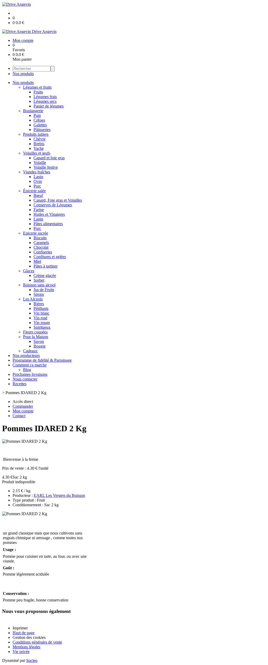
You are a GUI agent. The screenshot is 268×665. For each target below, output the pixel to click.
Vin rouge (42, 322)
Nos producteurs (26, 355)
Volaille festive (46, 167)
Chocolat (41, 247)
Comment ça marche (30, 365)
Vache (39, 148)
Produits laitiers (35, 134)
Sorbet (39, 280)
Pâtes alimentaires (48, 223)
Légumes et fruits (37, 87)
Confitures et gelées (50, 256)
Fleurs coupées (35, 332)
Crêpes (39, 120)
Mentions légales (26, 647)
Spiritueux (42, 327)
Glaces (28, 271)
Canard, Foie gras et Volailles (58, 200)
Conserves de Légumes (53, 205)
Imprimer (20, 628)
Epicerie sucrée (35, 233)
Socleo (31, 660)
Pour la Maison (35, 336)
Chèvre (40, 139)
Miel (37, 261)
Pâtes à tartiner (46, 266)
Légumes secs (45, 101)
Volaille (40, 162)
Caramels (41, 242)
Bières (39, 304)
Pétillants (41, 308)
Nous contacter (25, 379)
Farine (39, 209)
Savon (39, 341)
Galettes (40, 125)
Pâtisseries (42, 129)
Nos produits (23, 73)
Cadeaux (30, 351)
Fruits (38, 92)
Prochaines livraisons (30, 374)
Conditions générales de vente (37, 642)
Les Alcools (33, 299)
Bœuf (38, 195)
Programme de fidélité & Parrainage (42, 360)
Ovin (38, 181)
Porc (37, 186)
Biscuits (40, 238)
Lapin (38, 176)
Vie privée (21, 651)
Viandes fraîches (36, 172)
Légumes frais (45, 96)
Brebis (39, 143)
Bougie (40, 346)
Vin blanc (41, 313)
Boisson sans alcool (39, 285)
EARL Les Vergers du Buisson (59, 495)
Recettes (19, 384)
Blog (27, 369)
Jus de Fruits (44, 289)
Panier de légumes (49, 106)
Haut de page (24, 632)
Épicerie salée (34, 191)
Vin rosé (40, 318)
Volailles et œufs (36, 153)
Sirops (39, 294)
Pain (37, 115)
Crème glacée (45, 275)
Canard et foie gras (49, 158)
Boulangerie (33, 111)
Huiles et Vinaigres (49, 214)
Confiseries (43, 252)
